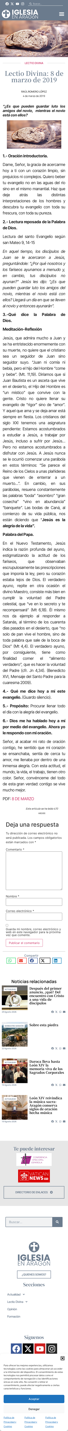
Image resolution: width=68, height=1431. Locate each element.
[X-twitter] (12, 4)
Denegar (34, 1409)
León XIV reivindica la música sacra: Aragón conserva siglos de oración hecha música (45, 1105)
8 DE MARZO (23, 798)
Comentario (15, 849)
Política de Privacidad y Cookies (10, 1422)
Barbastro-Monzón (14, 1026)
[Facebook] (7, 4)
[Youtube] (17, 4)
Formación (13, 1316)
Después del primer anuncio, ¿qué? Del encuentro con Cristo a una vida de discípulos (46, 995)
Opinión (12, 1309)
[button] (62, 1358)
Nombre (12, 896)
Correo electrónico (20, 910)
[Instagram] (23, 4)
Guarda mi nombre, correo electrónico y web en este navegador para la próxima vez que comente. (33, 932)
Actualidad (10, 989)
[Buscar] (57, 1222)
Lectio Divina (34, 63)
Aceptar (34, 1399)
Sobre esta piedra (43, 1024)
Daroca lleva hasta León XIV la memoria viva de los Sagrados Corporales (46, 1067)
